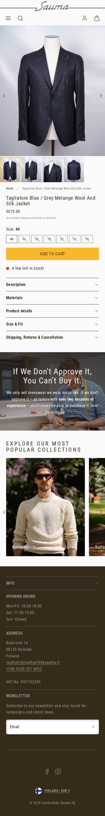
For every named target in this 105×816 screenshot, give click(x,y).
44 (12, 239)
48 (38, 240)
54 (76, 240)
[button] (8, 18)
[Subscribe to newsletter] (93, 727)
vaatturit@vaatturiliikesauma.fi (33, 662)
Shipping (25, 217)
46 (26, 240)
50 (51, 240)
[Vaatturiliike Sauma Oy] (52, 6)
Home (10, 188)
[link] (84, 18)
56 (89, 240)
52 (64, 240)
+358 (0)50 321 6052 (24, 669)
